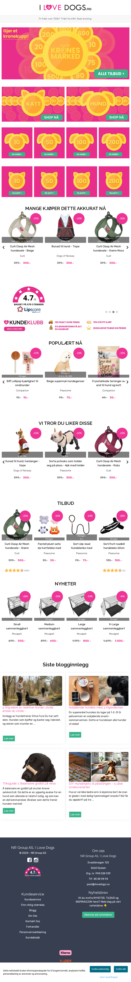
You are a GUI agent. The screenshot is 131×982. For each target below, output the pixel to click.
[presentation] (3, 247)
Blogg (32, 910)
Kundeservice (33, 899)
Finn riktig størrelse (32, 904)
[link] (65, 299)
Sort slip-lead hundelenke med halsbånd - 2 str (81, 548)
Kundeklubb (33, 937)
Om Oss (32, 915)
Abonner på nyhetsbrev (98, 914)
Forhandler (32, 926)
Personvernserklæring (32, 932)
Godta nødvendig (100, 969)
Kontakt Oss (33, 921)
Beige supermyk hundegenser (65, 381)
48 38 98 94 (100, 878)
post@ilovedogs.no (98, 884)
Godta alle (121, 969)
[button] (32, 873)
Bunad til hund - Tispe (66, 246)
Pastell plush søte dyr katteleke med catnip (49, 548)
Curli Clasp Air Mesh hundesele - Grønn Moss (17, 548)
